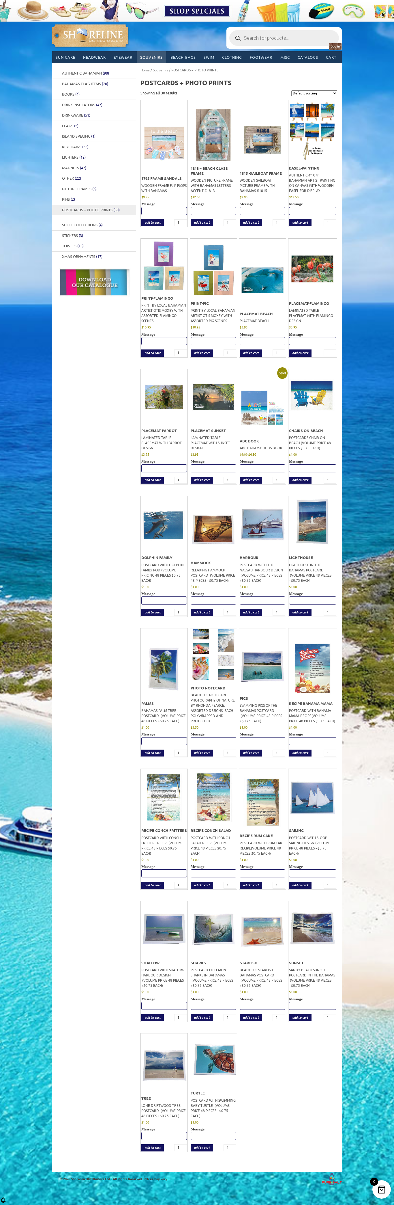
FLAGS (70, 125)
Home (145, 70)
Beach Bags (183, 57)
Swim (209, 57)
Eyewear (123, 57)
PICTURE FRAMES (79, 189)
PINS (68, 199)
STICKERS (72, 235)
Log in (335, 46)
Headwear (94, 57)
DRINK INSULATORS (82, 104)
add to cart (153, 223)
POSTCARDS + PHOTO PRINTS (91, 210)
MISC (285, 57)
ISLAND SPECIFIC (78, 136)
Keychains (75, 147)
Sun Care (65, 57)
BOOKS (71, 94)
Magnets (74, 168)
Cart (331, 57)
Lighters (74, 157)
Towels (73, 246)
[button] (3, 1202)
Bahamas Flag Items (85, 83)
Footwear (261, 57)
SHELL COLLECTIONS (82, 225)
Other (71, 178)
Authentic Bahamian (85, 73)
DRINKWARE (76, 115)
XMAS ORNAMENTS (82, 256)
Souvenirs (151, 57)
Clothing (232, 57)
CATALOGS (308, 57)
